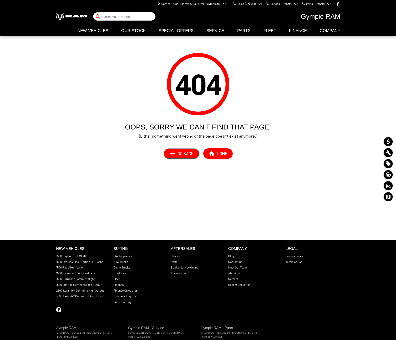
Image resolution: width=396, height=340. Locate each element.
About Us (234, 273)
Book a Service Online (184, 267)
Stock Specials (122, 256)
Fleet (269, 30)
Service (215, 30)
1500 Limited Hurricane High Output (79, 284)
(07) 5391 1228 (71, 336)
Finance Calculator (125, 290)
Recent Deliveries (239, 284)
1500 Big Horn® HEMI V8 (71, 256)
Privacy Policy (294, 256)
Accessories (178, 273)
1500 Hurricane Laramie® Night (75, 279)
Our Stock (133, 30)
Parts (243, 30)
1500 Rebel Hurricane (69, 267)
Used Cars (119, 273)
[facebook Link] (337, 3)
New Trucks (120, 262)
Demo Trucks (121, 267)
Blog (231, 256)
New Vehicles (92, 30)
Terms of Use (294, 262)
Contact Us (235, 262)
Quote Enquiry (122, 302)
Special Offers (176, 30)
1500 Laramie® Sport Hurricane (75, 273)
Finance (298, 30)
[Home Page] (71, 16)
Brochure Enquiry (124, 296)
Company (330, 30)
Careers (233, 279)
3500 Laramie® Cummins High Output (80, 296)
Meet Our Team (237, 267)
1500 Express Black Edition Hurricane (79, 262)
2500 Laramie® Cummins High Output (80, 290)
